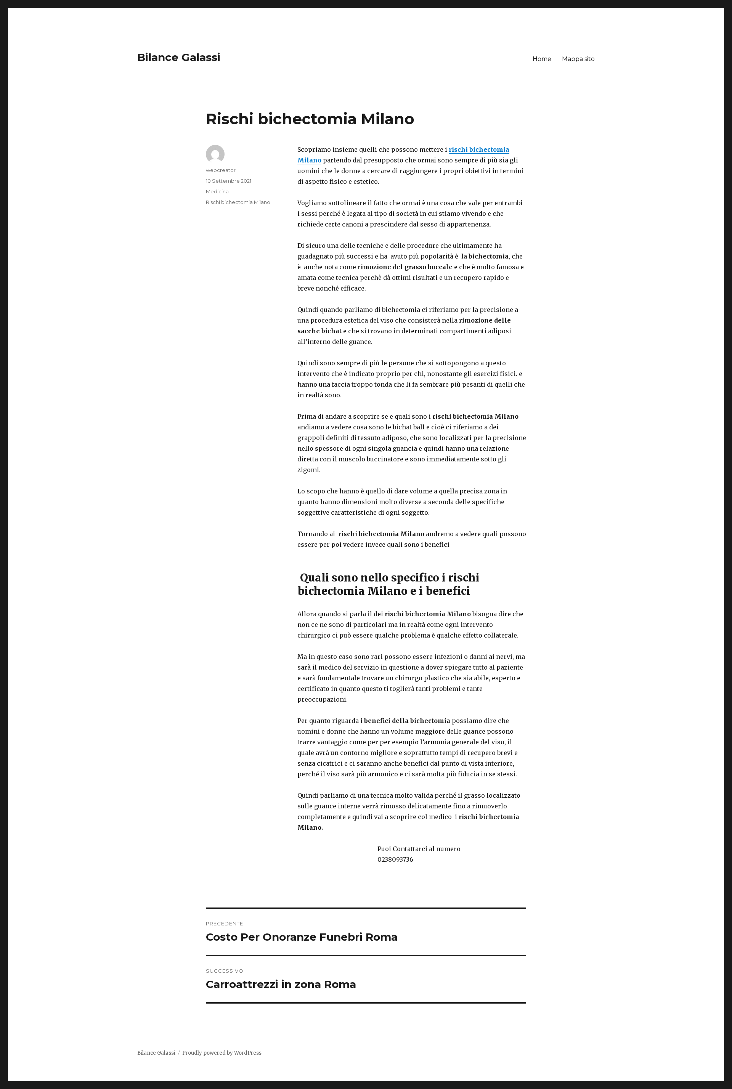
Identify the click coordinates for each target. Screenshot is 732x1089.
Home (542, 59)
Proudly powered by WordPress (222, 1053)
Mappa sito (578, 59)
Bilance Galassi (178, 57)
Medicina (217, 191)
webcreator (221, 170)
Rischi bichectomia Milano (238, 202)
